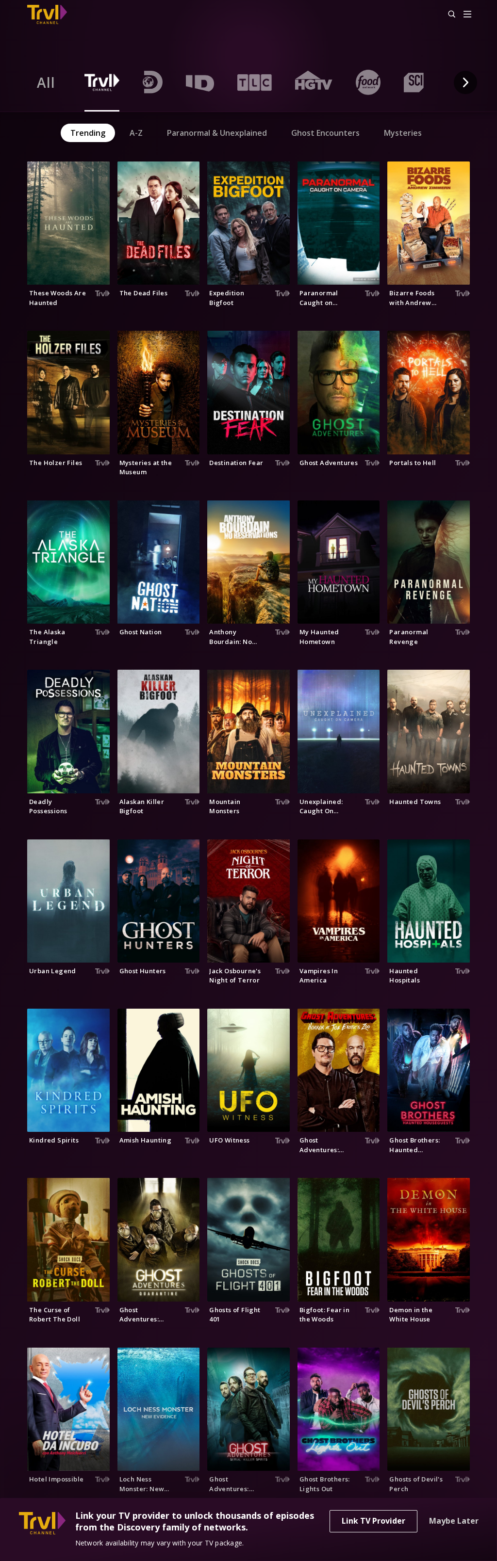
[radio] (46, 82)
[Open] (467, 15)
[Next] (465, 82)
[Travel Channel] (52, 14)
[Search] (447, 14)
